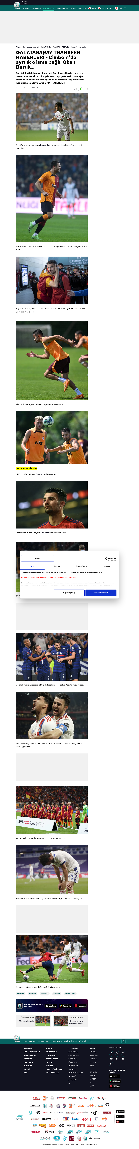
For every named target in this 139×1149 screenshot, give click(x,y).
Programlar (73, 1048)
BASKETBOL (82, 8)
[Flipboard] (117, 1058)
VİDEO (94, 8)
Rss (25, 1041)
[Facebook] (111, 1053)
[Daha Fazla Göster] (85, 89)
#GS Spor (44, 994)
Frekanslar (43, 1041)
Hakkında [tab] (106, 566)
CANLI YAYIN (106, 8)
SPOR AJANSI (72, 1059)
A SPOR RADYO (30, 1055)
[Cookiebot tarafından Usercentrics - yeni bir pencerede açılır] (106, 559)
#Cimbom (56, 994)
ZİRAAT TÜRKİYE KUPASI (55, 1069)
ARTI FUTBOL (72, 1080)
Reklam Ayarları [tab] (82, 566)
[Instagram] (123, 1053)
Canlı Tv (93, 1072)
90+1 (69, 1083)
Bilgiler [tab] (57, 566)
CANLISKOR (24, 3)
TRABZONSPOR (62, 8)
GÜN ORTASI (72, 1062)
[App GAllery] (80, 1006)
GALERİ (27, 1069)
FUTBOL (73, 8)
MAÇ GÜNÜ (72, 1076)
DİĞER (92, 1066)
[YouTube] (111, 1058)
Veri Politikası (56, 1041)
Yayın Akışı (32, 1041)
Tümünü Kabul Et (101, 593)
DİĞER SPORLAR (52, 1073)
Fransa (39, 474)
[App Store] (51, 1006)
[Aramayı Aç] (123, 1041)
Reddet (37, 558)
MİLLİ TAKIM (94, 1059)
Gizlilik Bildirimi (70, 1041)
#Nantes (20, 994)
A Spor (18, 47)
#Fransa (32, 994)
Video (92, 1048)
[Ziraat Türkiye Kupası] (116, 8)
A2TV (92, 1086)
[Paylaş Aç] (121, 8)
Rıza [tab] (32, 566)
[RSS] (111, 1064)
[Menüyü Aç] (125, 8)
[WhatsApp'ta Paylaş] (80, 89)
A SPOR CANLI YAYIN (32, 1052)
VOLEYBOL (94, 1062)
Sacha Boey (46, 145)
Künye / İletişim (85, 1041)
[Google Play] (65, 1006)
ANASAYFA (28, 1048)
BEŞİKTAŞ (26, 8)
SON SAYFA (71, 1069)
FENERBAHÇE (37, 8)
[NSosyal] (123, 1058)
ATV (91, 1082)
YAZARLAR (28, 1066)
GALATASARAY (48, 8)
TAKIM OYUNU (73, 1066)
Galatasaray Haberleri (31, 47)
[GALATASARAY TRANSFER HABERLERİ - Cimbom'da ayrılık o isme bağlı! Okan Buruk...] (52, 117)
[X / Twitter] (117, 1053)
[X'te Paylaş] (74, 89)
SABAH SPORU (73, 1052)
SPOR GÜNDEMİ (73, 1055)
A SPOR (92, 1075)
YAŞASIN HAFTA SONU (75, 1073)
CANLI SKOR (28, 1062)
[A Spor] (17, 5)
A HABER (93, 1079)
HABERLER (28, 1059)
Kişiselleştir (67, 593)
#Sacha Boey (70, 994)
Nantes (45, 532)
